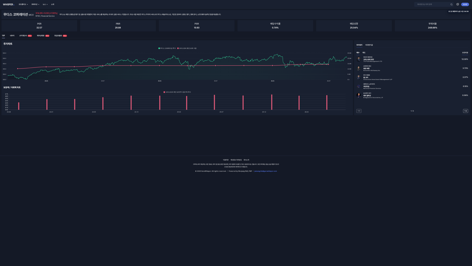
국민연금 (366, 86)
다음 (465, 111)
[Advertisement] (236, 135)
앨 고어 (365, 77)
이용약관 (226, 160)
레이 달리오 (367, 96)
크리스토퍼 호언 (368, 59)
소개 (52, 4)
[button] (412, 59)
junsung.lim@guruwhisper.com (265, 171)
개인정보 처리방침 (236, 160)
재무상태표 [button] (43, 36)
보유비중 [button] (465, 53)
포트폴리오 (22, 4)
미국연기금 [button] (369, 45)
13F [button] (3, 36)
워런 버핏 (366, 68)
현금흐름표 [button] (60, 36)
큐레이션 (34, 4)
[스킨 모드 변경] (458, 4)
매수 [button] (357, 53)
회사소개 (246, 160)
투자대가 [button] (359, 45)
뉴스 (44, 4)
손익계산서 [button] (25, 36)
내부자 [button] (12, 36)
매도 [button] (363, 53)
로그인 (465, 4)
